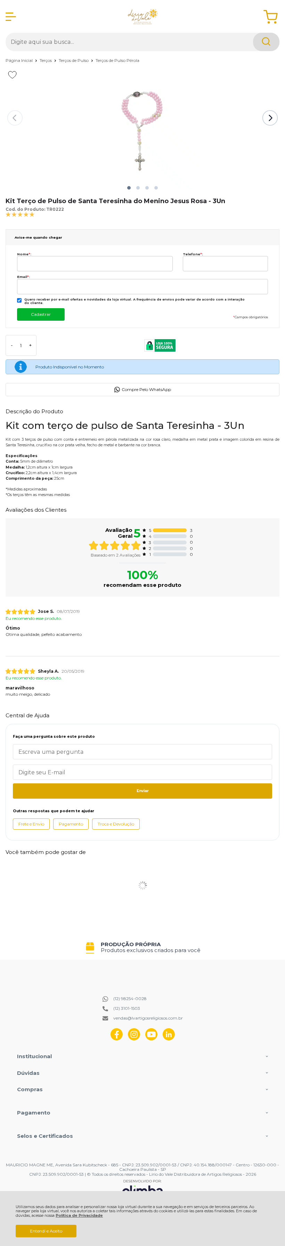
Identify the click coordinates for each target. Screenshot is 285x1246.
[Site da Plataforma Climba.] (142, 1189)
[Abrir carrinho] (270, 17)
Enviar (143, 791)
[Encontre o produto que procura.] (266, 42)
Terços (46, 60)
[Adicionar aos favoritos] (12, 75)
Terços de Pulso (74, 60)
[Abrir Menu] (11, 16)
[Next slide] (270, 118)
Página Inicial (20, 60)
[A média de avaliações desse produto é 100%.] (20, 214)
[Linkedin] (169, 1038)
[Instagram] (134, 1038)
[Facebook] (117, 1038)
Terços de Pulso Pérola (117, 60)
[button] (129, 188)
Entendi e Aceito (46, 1230)
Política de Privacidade (79, 1215)
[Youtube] (151, 1038)
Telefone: (193, 254)
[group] (142, 947)
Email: (23, 277)
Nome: (24, 254)
